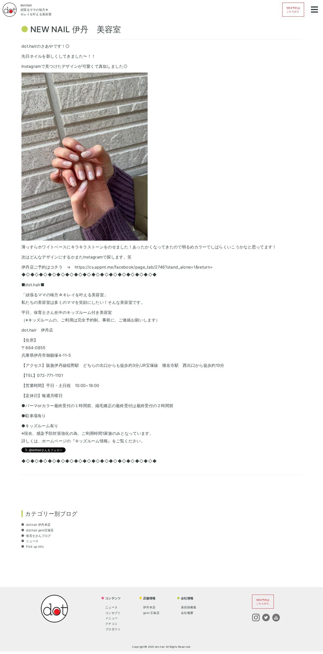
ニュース (32, 541)
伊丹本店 (149, 607)
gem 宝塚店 (151, 613)
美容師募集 (189, 607)
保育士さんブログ (38, 536)
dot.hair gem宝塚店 (39, 530)
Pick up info (34, 546)
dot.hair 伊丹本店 (37, 525)
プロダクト (113, 629)
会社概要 (187, 613)
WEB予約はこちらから (293, 9)
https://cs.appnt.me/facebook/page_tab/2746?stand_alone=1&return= (144, 267)
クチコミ (111, 624)
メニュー (111, 618)
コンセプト (113, 613)
